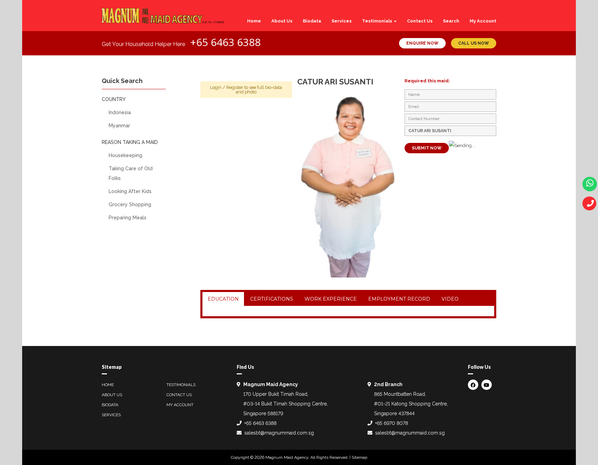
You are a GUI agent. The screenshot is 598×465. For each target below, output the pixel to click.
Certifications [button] (271, 299)
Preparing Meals (127, 217)
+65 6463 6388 (225, 42)
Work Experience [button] (331, 299)
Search (451, 21)
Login (215, 87)
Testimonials (377, 21)
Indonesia (120, 112)
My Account (483, 21)
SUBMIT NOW (427, 148)
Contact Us (420, 21)
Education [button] (223, 299)
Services (342, 21)
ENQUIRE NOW (422, 43)
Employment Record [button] (399, 299)
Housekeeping (125, 155)
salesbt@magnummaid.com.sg (279, 433)
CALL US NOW (473, 43)
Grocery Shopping (130, 204)
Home (254, 21)
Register (234, 87)
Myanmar (119, 125)
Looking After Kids (130, 191)
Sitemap (359, 457)
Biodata (312, 21)
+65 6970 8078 (391, 423)
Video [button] (450, 299)
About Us (281, 21)
